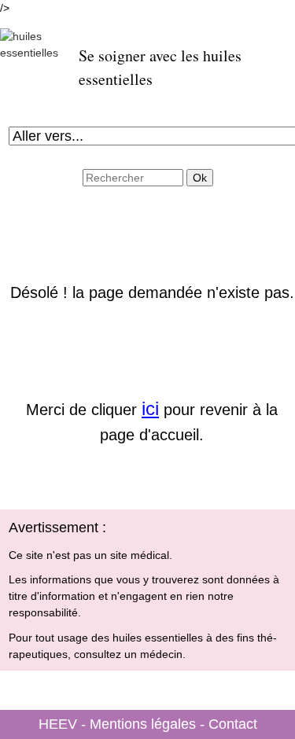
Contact (232, 724)
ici (150, 408)
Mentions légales (143, 724)
